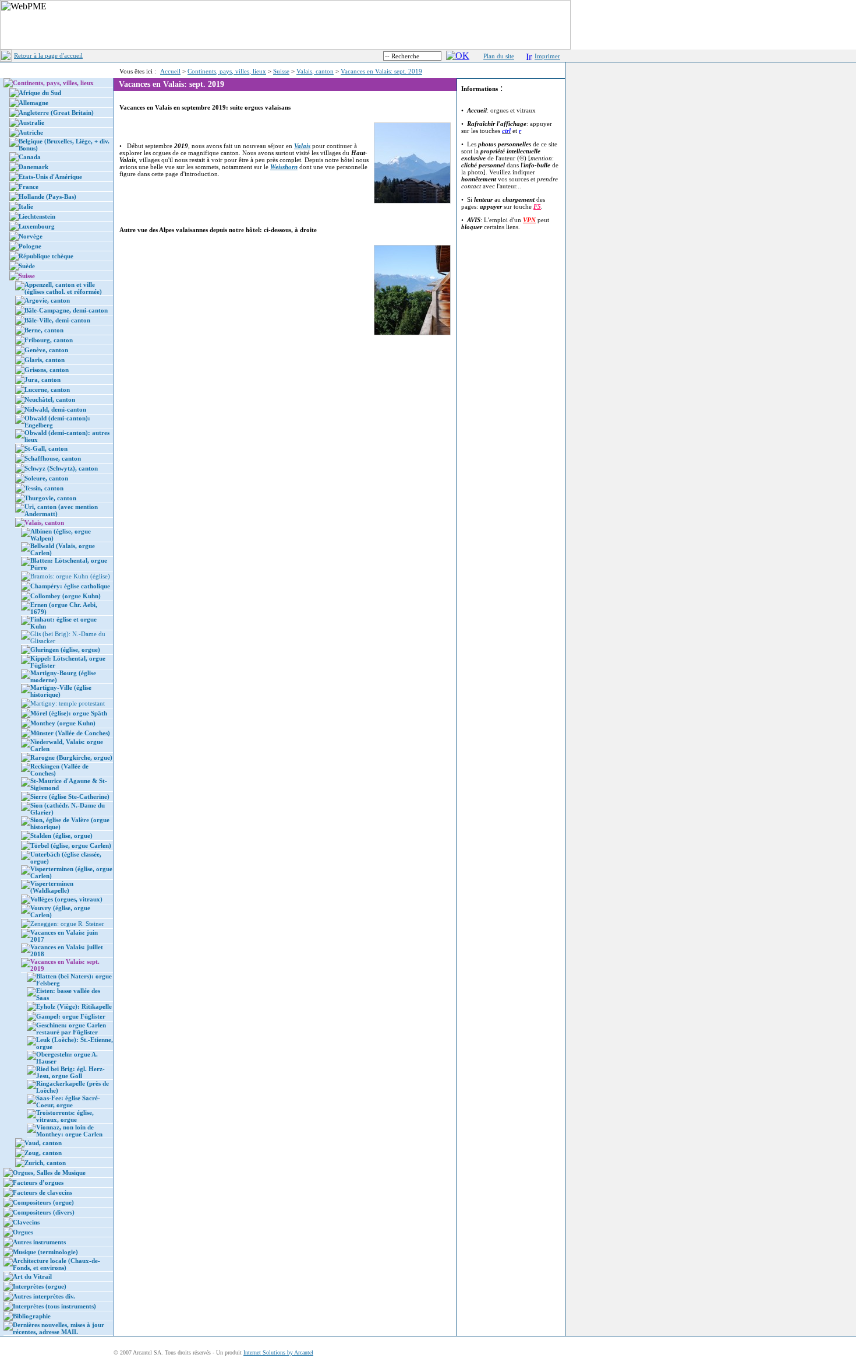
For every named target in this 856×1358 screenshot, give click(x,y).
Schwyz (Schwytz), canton (61, 468)
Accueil (170, 71)
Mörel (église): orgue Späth (68, 713)
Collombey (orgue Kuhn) (65, 595)
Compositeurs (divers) (44, 1212)
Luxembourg (37, 226)
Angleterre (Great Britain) (56, 112)
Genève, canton (46, 349)
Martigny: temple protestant (67, 703)
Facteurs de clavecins (42, 1192)
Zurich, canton (45, 1162)
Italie (26, 206)
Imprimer (547, 55)
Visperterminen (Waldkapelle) (51, 887)
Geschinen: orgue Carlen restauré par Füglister (71, 1029)
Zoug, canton (43, 1152)
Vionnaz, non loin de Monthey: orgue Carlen (69, 1131)
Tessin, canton (43, 488)
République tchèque (46, 255)
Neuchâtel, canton (49, 399)
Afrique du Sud (40, 92)
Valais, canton (315, 71)
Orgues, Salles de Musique (49, 1172)
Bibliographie (32, 1316)
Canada (30, 156)
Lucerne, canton (47, 389)
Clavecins (26, 1222)
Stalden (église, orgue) (61, 835)
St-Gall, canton (46, 448)
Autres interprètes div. (44, 1296)
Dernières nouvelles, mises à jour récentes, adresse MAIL (58, 1328)
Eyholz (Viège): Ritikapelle (74, 1006)
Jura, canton (42, 379)
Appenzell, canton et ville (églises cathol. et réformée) (63, 288)
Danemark (33, 166)
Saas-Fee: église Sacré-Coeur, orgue (68, 1101)
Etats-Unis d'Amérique (50, 176)
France (28, 186)
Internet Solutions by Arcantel (278, 1352)
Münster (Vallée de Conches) (70, 732)
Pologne (30, 246)
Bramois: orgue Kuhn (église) (70, 576)
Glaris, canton (44, 359)
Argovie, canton (47, 300)
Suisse (281, 71)
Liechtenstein (37, 216)
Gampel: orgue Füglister (70, 1016)
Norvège (31, 236)
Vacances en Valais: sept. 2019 (381, 71)
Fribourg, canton (48, 339)
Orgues (23, 1232)
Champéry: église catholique (70, 585)
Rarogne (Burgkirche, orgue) (71, 757)
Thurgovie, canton (50, 497)
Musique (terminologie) (45, 1251)
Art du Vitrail (32, 1276)
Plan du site (498, 55)
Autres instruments (39, 1241)
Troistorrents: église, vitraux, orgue (65, 1116)
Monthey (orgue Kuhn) (62, 723)
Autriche (31, 132)
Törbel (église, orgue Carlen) (70, 845)
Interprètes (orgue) (39, 1286)
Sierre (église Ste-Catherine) (69, 796)
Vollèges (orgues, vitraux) (66, 899)
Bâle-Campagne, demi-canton (66, 310)
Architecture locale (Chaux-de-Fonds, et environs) (56, 1264)
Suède (27, 265)
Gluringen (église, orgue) (65, 649)
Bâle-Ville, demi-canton (57, 320)
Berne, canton (43, 330)
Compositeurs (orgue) (43, 1202)
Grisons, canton (46, 369)
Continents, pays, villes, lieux (227, 71)
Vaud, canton (43, 1142)
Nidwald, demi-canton (55, 409)
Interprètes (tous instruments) (54, 1306)
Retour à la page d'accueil (48, 55)
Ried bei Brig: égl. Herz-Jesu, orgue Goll (70, 1072)
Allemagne (33, 102)
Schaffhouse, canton (52, 458)
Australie (31, 122)
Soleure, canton (46, 478)
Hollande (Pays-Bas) (47, 196)
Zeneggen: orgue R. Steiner (67, 923)
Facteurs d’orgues (38, 1182)
